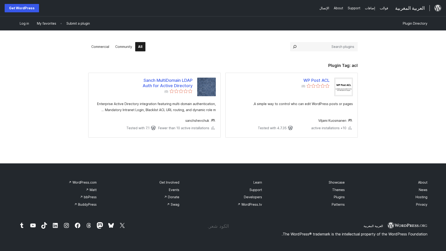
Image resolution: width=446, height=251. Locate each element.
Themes (338, 190)
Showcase (337, 182)
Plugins (339, 197)
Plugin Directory (415, 23)
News (423, 190)
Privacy (421, 204)
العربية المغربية (373, 226)
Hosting (421, 197)
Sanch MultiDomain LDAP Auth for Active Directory (168, 83)
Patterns (338, 204)
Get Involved (169, 182)
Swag (173, 204)
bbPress (88, 197)
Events (174, 190)
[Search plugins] (294, 46)
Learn (257, 182)
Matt (91, 190)
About (422, 182)
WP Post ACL (316, 80)
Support (255, 190)
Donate (171, 197)
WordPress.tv (249, 204)
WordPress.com (83, 182)
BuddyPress (85, 204)
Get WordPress (22, 8)
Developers (253, 197)
